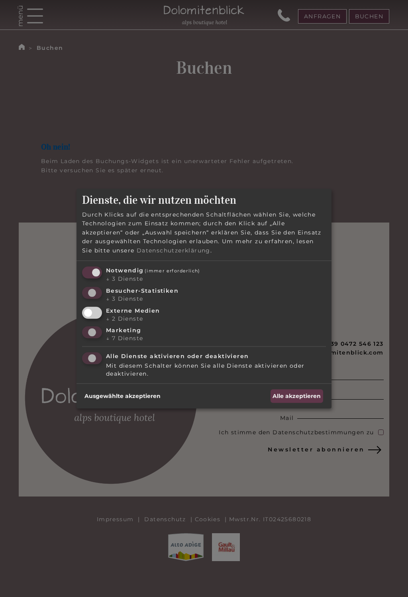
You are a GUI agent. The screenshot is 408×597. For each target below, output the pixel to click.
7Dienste (124, 338)
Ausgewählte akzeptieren (122, 396)
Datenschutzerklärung (173, 250)
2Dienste (124, 318)
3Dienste (124, 278)
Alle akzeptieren (297, 396)
